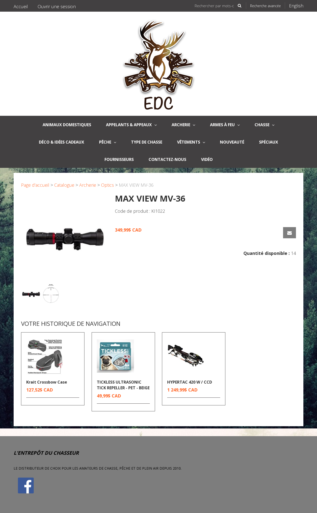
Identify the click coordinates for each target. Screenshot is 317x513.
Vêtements (188, 142)
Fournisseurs (119, 159)
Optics (107, 185)
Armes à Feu (222, 124)
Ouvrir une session (57, 6)
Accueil (21, 6)
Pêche (105, 142)
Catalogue (64, 185)
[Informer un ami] (289, 232)
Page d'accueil (35, 185)
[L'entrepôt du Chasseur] (158, 64)
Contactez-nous (167, 159)
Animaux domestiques (67, 124)
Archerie (181, 124)
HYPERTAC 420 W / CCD (189, 382)
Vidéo (207, 159)
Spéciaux (268, 142)
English (296, 6)
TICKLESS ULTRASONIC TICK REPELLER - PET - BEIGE (123, 385)
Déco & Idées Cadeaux (61, 142)
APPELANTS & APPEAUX (129, 124)
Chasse (262, 124)
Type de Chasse (146, 142)
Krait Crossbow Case (46, 382)
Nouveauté (232, 142)
